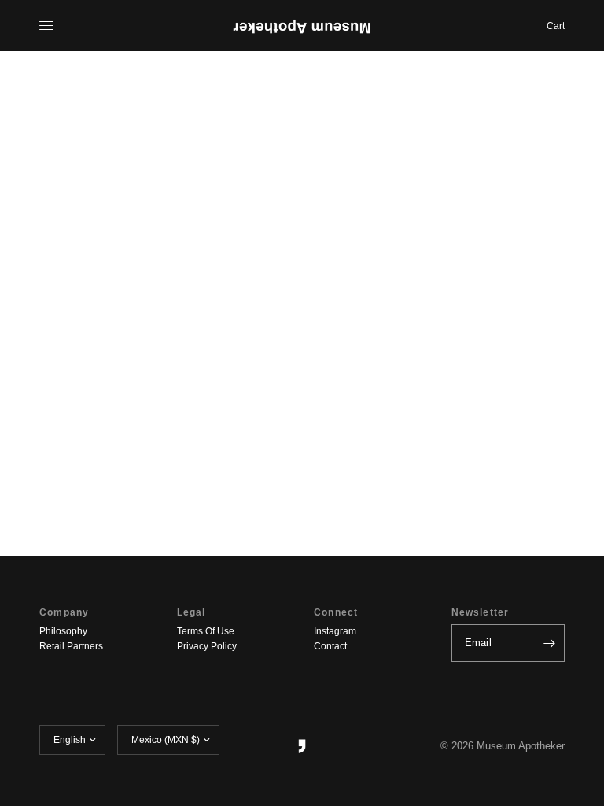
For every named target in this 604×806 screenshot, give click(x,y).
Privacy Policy (207, 646)
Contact (330, 646)
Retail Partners (71, 646)
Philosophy (63, 631)
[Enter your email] (549, 643)
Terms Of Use (205, 631)
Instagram (335, 631)
